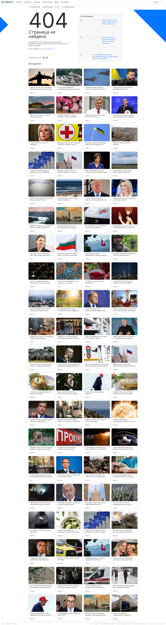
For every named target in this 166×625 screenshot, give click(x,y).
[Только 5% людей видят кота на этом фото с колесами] (69, 275)
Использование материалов (140, 623)
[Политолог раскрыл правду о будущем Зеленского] (124, 82)
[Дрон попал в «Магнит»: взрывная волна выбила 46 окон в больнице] (97, 358)
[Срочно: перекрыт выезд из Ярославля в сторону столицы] (41, 275)
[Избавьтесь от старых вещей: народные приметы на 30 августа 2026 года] (69, 331)
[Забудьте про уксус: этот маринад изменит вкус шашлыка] (41, 331)
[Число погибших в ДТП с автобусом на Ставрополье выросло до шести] (97, 580)
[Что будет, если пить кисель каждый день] (97, 275)
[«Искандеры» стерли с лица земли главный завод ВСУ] (124, 165)
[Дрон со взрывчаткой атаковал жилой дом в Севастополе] (41, 303)
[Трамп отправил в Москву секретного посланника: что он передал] (97, 192)
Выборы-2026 (35, 7)
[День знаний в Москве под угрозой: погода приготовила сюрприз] (69, 386)
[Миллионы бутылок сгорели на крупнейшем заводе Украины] (41, 497)
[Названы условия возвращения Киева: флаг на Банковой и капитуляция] (97, 137)
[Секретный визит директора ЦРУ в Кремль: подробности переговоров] (41, 414)
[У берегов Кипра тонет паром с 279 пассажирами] (97, 414)
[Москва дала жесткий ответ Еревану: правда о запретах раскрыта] (69, 165)
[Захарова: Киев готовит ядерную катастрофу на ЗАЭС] (124, 192)
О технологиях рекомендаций (107, 623)
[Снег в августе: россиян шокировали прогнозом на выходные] (124, 497)
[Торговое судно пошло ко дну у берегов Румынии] (69, 192)
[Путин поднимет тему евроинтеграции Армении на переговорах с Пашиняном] (97, 303)
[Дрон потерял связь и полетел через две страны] (41, 109)
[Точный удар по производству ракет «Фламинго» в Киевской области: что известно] (97, 441)
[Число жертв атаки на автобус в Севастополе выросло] (97, 220)
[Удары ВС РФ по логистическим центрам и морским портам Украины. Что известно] (69, 580)
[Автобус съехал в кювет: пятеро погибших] (69, 552)
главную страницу (47, 49)
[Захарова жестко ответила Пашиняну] (41, 137)
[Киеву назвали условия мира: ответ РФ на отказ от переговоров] (97, 109)
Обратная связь (153, 623)
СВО (58, 7)
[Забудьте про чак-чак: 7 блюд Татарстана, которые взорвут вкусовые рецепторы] (124, 386)
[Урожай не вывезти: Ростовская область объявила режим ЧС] (41, 220)
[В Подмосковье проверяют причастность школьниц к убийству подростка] (69, 441)
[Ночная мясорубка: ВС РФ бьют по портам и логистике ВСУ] (124, 248)
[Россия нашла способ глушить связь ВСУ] (41, 524)
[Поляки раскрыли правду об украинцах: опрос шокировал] (41, 165)
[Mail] (2, 2)
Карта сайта (161, 623)
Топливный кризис (69, 7)
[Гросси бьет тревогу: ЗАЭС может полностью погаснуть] (69, 469)
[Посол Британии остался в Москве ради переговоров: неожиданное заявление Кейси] (69, 220)
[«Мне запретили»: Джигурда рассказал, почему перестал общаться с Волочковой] (124, 552)
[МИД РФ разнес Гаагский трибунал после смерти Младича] (124, 358)
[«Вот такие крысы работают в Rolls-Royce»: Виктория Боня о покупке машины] (41, 248)
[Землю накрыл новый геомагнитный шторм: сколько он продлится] (124, 414)
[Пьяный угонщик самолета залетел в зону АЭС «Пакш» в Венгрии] (97, 82)
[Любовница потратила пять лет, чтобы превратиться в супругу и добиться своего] (124, 220)
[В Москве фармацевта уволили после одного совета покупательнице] (97, 331)
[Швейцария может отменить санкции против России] (97, 552)
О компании (8, 623)
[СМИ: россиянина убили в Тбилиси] (124, 137)
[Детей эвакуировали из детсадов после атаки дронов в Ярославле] (124, 303)
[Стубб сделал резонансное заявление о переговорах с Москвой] (41, 552)
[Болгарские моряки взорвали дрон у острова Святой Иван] (69, 248)
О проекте (95, 623)
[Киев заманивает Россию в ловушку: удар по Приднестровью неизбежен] (97, 165)
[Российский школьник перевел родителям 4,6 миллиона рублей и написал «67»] (41, 469)
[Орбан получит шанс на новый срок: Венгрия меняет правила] (124, 109)
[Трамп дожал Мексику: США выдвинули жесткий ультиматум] (41, 608)
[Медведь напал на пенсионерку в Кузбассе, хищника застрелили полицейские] (41, 441)
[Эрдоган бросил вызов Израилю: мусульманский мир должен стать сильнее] (69, 358)
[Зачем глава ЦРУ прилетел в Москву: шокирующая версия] (124, 441)
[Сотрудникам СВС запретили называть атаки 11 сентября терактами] (124, 275)
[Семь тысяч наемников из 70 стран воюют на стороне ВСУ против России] (97, 469)
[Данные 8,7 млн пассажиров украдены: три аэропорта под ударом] (97, 608)
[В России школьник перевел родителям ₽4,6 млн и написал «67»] (124, 469)
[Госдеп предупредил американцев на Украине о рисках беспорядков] (124, 608)
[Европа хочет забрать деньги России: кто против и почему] (97, 524)
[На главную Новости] (8, 2)
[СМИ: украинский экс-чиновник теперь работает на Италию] (124, 331)
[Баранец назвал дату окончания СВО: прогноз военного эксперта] (41, 82)
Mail (3, 623)
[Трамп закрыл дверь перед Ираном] (97, 386)
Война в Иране (48, 7)
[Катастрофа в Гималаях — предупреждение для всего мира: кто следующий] (69, 82)
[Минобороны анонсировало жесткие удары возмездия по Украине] (124, 524)
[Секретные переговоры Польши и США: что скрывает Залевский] (41, 358)
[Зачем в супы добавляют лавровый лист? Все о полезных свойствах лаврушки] (69, 524)
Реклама (15, 623)
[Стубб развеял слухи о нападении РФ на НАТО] (69, 608)
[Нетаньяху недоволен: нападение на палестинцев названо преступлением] (69, 497)
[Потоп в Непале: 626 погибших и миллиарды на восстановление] (41, 580)
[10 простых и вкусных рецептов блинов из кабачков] (41, 386)
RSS (91, 623)
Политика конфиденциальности (124, 623)
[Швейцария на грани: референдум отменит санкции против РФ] (97, 248)
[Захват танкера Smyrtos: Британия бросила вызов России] (41, 192)
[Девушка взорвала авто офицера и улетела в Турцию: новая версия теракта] (69, 137)
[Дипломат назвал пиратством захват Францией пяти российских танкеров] (97, 497)
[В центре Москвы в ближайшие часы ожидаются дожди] (124, 580)
